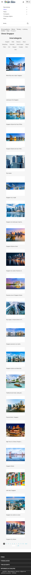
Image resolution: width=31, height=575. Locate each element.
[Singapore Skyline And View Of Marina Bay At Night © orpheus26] (16, 113)
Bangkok (7, 41)
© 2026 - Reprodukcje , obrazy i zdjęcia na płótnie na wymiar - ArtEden (13, 572)
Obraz (5, 9)
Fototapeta (6, 14)
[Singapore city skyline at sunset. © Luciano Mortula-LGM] (16, 503)
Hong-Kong (4, 44)
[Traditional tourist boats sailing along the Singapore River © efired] (16, 381)
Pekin (4, 47)
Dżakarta (18, 41)
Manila (27, 44)
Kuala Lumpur (20, 44)
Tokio (26, 47)
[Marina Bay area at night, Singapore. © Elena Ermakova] (16, 64)
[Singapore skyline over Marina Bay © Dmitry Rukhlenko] (16, 357)
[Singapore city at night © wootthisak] (16, 186)
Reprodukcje (6, 7)
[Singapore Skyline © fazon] (16, 454)
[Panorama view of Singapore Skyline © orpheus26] (16, 283)
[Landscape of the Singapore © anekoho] (16, 88)
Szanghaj (21, 47)
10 (23, 543)
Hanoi (24, 41)
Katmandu (12, 44)
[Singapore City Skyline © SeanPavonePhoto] (16, 527)
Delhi (13, 41)
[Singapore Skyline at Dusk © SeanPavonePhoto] (16, 235)
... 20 (18, 545)
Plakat (4, 11)
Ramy (4, 18)
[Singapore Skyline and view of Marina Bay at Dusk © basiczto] (16, 137)
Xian (16, 49)
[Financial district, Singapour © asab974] (16, 405)
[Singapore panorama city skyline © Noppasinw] (16, 332)
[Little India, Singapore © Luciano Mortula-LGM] (16, 479)
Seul (9, 47)
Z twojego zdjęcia (7, 16)
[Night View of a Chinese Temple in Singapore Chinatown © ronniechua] (16, 430)
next (26, 543)
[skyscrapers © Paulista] (16, 161)
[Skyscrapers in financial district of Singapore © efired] (16, 308)
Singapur (14, 47)
